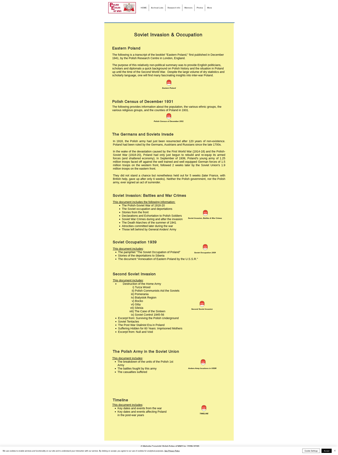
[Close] (334, 451)
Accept (326, 450)
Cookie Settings (311, 450)
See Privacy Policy (172, 450)
